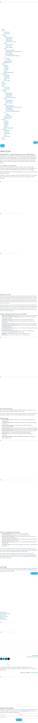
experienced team (31, 555)
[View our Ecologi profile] (5, 662)
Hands (5, 43)
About (3, 30)
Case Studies (7, 33)
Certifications (6, 75)
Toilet (5, 48)
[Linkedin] (6, 659)
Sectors (3, 64)
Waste (5, 36)
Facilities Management (9, 72)
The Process (6, 76)
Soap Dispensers (9, 44)
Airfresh (7, 58)
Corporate (6, 69)
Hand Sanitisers (9, 47)
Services (4, 34)
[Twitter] (3, 659)
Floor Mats (2, 617)
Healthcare (6, 66)
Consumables (9, 52)
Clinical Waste (9, 39)
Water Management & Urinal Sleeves (14, 51)
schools (29, 550)
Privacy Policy (7, 80)
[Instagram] (8, 659)
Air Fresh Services (4, 616)
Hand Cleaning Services (5, 613)
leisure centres (24, 550)
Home (3, 29)
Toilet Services (3, 614)
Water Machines (7, 62)
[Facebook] (1, 659)
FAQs (5, 79)
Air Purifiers (8, 59)
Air (4, 57)
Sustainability (7, 77)
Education (6, 65)
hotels (14, 550)
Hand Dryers (8, 45)
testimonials (26, 556)
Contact (3, 83)
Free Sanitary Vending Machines (13, 55)
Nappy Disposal (9, 37)
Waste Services (3, 612)
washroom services (6, 556)
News (3, 82)
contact (29, 548)
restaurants (18, 550)
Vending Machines (10, 54)
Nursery (5, 70)
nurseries (34, 550)
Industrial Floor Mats (8, 61)
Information (4, 73)
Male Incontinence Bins (11, 41)
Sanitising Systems (10, 50)
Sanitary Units (9, 40)
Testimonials (6, 32)
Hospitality (6, 68)
